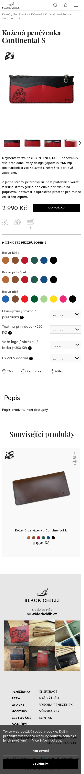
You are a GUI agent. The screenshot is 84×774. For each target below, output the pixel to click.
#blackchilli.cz (44, 614)
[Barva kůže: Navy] (48, 537)
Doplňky (19, 724)
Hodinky (19, 711)
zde (58, 740)
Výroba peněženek (56, 705)
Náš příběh (49, 698)
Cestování (21, 718)
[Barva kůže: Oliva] (43, 537)
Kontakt (46, 718)
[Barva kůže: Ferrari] (38, 537)
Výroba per (49, 711)
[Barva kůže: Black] (53, 537)
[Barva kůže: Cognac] (28, 537)
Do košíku (56, 207)
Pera (16, 698)
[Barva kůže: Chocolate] (33, 537)
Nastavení (40, 751)
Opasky (18, 705)
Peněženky (21, 692)
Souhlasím (41, 764)
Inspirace (48, 692)
